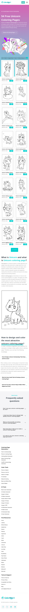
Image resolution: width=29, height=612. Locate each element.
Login (23, 2)
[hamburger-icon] (27, 2)
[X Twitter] (7, 607)
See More (14, 249)
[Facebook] (3, 607)
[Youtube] (11, 607)
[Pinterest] (15, 607)
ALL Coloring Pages (5, 11)
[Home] (6, 2)
